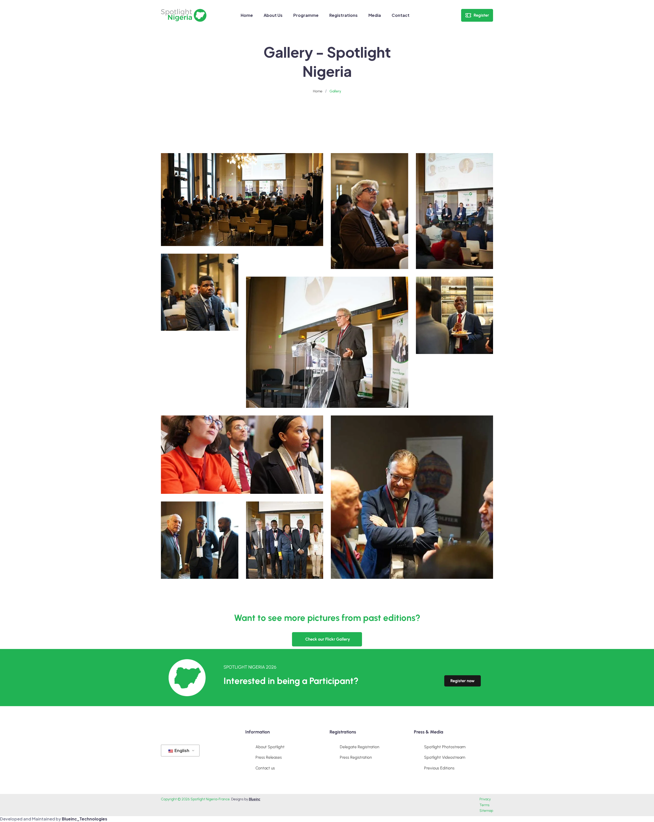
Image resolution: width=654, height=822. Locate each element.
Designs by (245, 799)
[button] (327, 639)
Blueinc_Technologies (84, 818)
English (181, 750)
